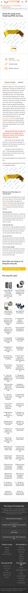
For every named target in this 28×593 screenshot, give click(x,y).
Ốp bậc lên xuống (6, 7)
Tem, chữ (21, 580)
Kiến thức (6, 552)
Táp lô (6, 570)
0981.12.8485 (16, 60)
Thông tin (6, 549)
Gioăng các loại (7, 575)
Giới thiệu (7, 547)
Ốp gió (21, 554)
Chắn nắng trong (7, 572)
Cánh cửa (21, 558)
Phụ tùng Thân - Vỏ (8, 5)
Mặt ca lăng (21, 552)
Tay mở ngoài (21, 578)
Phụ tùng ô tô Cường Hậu (9, 118)
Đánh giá (21, 82)
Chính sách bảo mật (7, 554)
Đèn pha (21, 567)
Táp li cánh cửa (7, 566)
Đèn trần (7, 577)
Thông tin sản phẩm (9, 82)
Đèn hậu (21, 573)
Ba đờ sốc (21, 547)
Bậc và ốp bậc (17, 5)
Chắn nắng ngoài (21, 582)
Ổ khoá (21, 561)
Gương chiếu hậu (21, 576)
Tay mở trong (7, 568)
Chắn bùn (21, 556)
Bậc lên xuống (21, 549)
